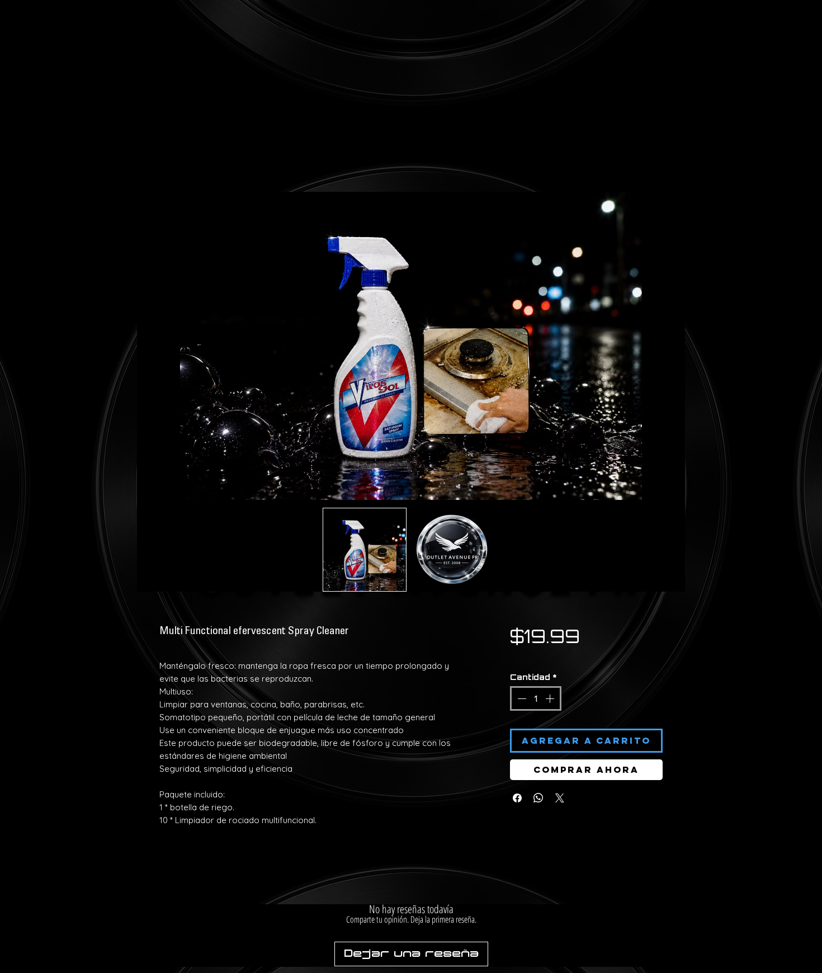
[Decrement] (520, 682)
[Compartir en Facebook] (517, 781)
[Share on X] (559, 781)
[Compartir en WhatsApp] (538, 781)
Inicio (169, 166)
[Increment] (551, 682)
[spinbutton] (535, 682)
